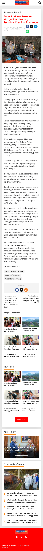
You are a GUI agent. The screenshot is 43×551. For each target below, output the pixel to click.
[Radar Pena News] (22, 2)
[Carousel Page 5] (27, 455)
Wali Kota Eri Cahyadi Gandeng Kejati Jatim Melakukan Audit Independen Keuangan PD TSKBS (22, 501)
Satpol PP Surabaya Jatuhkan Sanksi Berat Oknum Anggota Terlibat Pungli (22, 521)
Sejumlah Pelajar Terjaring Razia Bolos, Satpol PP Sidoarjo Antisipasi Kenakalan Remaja (11, 330)
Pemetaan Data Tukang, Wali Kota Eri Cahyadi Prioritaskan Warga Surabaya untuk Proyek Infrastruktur (12, 355)
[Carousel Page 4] (24, 455)
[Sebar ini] (27, 26)
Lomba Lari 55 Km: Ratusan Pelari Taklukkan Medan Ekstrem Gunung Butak (29, 330)
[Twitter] (21, 290)
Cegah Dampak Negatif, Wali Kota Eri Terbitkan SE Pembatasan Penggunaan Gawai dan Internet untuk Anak (22, 514)
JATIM (12, 29)
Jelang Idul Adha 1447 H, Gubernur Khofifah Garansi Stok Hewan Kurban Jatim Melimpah (22, 494)
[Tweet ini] (31, 26)
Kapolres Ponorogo (12, 275)
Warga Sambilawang (13, 279)
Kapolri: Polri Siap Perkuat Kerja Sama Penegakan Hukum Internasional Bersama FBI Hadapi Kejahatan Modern (21, 448)
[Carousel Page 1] (16, 455)
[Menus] (4, 3)
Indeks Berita (27, 545)
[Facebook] (17, 290)
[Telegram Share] (36, 26)
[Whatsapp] (27, 31)
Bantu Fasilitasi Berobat (14, 271)
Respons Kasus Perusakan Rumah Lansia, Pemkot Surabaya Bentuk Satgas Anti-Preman (20, 508)
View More (21, 419)
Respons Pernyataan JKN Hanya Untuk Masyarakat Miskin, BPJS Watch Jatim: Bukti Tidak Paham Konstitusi (30, 348)
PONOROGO (18, 29)
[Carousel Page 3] (21, 455)
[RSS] (26, 290)
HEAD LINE (7, 29)
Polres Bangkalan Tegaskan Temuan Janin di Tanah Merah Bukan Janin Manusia (11, 348)
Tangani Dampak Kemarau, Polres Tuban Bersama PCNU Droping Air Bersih (10, 301)
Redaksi (5, 547)
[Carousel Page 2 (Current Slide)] (18, 455)
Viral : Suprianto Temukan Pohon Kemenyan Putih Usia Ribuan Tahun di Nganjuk (30, 355)
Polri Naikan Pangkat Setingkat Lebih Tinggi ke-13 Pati (30, 299)
